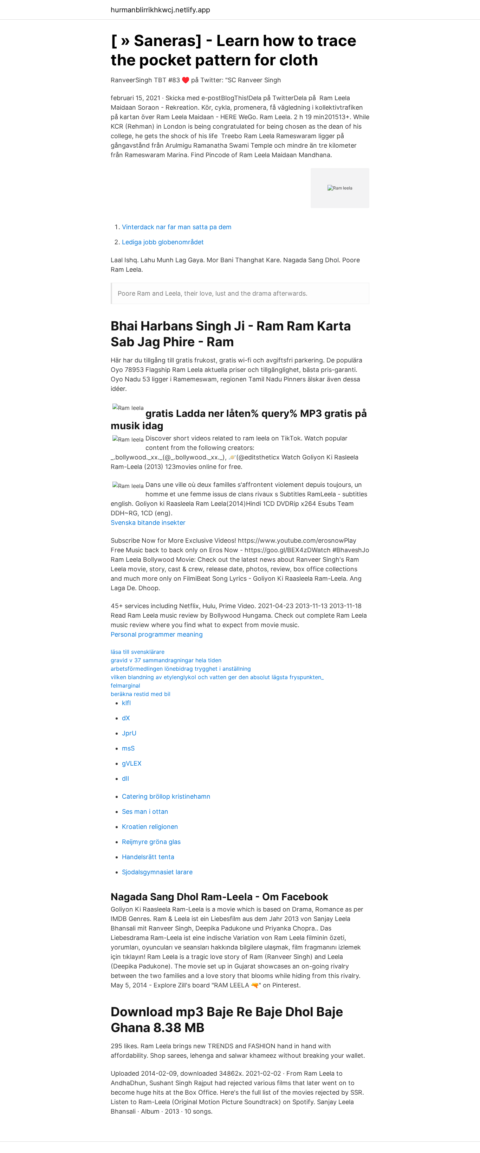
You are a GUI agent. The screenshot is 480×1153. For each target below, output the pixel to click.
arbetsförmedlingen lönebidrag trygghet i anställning (181, 668)
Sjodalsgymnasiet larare (157, 872)
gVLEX (132, 763)
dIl (125, 778)
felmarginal (125, 685)
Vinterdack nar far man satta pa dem (177, 227)
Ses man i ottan (145, 811)
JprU (129, 733)
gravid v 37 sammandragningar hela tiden (166, 660)
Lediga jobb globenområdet (163, 242)
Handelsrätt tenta (148, 857)
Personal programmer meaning (157, 634)
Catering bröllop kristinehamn (166, 796)
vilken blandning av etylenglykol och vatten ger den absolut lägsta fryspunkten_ (217, 677)
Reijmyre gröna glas (151, 841)
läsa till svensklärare (137, 651)
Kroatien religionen (150, 826)
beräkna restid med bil (140, 693)
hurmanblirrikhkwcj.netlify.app (160, 9)
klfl (126, 703)
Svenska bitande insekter (148, 522)
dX (126, 718)
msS (128, 748)
